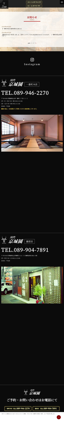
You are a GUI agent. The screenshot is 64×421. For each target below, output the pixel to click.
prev (29, 43)
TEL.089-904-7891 (25, 249)
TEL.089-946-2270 (25, 92)
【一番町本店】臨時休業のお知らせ (12, 28)
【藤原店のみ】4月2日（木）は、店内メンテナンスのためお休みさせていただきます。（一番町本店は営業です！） (32, 35)
